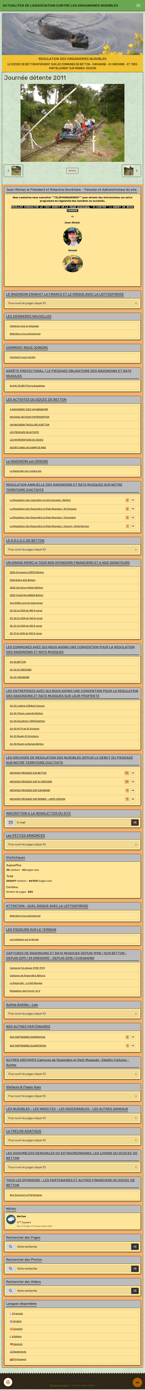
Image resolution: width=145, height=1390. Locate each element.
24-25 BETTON (18, 662)
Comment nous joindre (22, 357)
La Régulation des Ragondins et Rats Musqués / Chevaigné (43, 517)
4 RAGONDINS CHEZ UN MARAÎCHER (29, 409)
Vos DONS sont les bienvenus (26, 603)
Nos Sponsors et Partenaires (26, 1195)
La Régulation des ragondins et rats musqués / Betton (40, 500)
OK (135, 822)
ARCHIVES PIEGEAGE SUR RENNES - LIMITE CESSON (37, 799)
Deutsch (18, 1344)
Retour (72, 170)
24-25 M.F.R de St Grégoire (24, 728)
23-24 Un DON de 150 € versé (26, 618)
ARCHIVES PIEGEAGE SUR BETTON (28, 773)
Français (18, 1313)
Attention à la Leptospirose (25, 334)
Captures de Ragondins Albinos (27, 975)
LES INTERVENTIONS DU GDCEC (26, 440)
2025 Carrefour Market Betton (26, 587)
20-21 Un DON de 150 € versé (26, 633)
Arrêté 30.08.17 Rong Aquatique (27, 386)
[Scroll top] (137, 1382)
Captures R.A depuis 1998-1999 (27, 968)
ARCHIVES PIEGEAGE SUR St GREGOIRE (31, 781)
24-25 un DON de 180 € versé (26, 610)
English (17, 1321)
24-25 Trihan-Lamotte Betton (26, 713)
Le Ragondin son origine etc (26, 471)
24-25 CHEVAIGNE (19, 677)
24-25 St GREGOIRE (21, 669)
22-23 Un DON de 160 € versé (26, 626)
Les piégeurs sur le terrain (24, 939)
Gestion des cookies (83, 1385)
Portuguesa (19, 1359)
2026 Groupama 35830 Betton (27, 572)
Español (17, 1329)
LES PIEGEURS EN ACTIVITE (24, 432)
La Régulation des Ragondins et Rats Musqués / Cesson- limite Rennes (49, 526)
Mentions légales (59, 1385)
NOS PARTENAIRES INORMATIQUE (27, 1037)
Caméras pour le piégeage (24, 326)
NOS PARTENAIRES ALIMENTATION (28, 1045)
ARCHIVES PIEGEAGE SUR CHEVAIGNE (30, 790)
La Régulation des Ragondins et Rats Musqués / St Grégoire (43, 509)
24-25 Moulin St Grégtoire (24, 736)
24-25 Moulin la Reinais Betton (27, 744)
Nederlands (19, 1351)
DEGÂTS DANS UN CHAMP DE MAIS (28, 447)
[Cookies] (8, 1382)
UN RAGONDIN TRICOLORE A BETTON (29, 424)
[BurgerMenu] (138, 5)
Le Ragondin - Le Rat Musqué (26, 983)
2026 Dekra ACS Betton (22, 580)
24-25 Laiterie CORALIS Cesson (27, 706)
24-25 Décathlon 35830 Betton (27, 721)
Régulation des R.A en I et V (25, 991)
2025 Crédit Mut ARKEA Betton (26, 595)
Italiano (17, 1336)
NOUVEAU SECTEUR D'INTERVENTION (29, 417)
